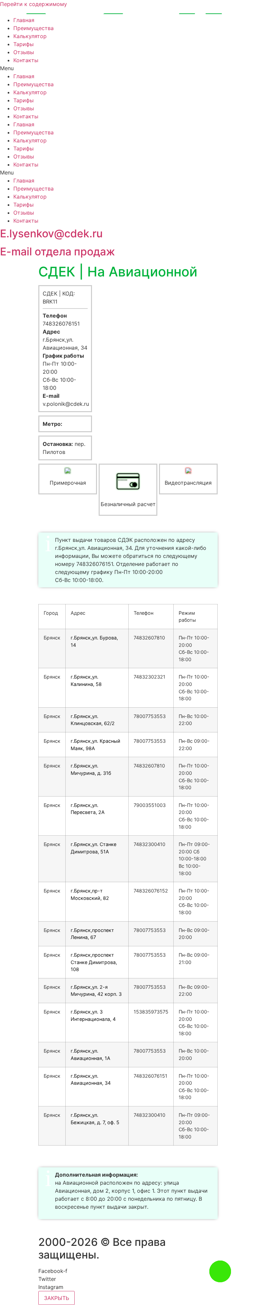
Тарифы (23, 44)
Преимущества (33, 28)
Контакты (25, 60)
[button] (128, 68)
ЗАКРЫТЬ (56, 1298)
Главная (23, 20)
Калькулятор (30, 36)
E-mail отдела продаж (57, 251)
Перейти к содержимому (33, 4)
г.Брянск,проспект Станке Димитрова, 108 (94, 962)
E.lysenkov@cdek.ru (51, 233)
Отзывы (23, 52)
